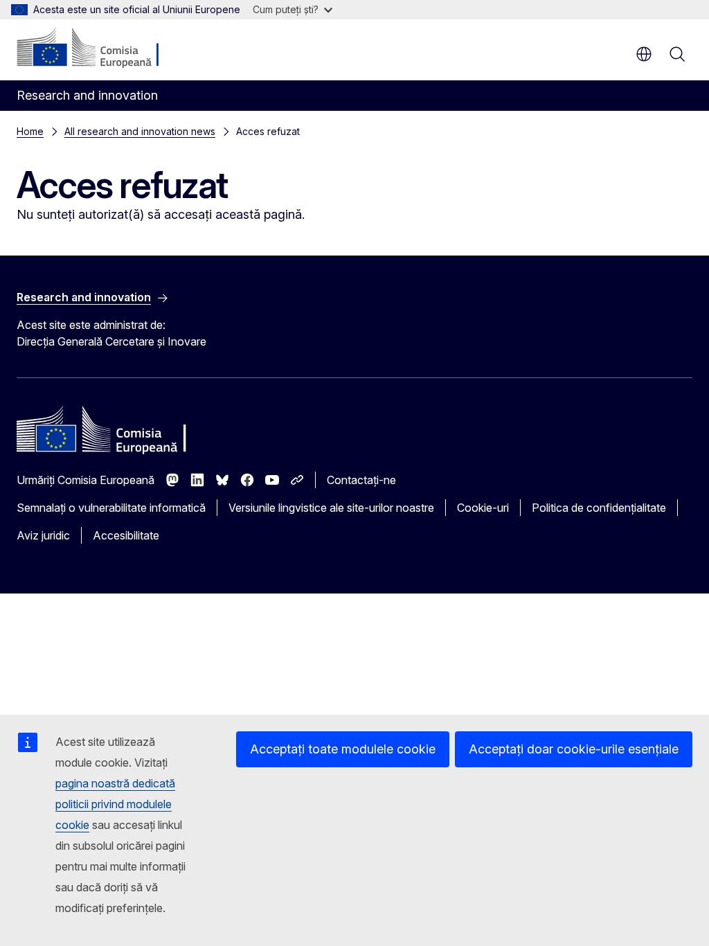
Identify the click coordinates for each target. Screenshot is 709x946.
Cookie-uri (483, 508)
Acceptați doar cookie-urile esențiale (574, 749)
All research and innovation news (139, 131)
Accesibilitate (126, 535)
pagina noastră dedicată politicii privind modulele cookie (115, 804)
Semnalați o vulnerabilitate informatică (111, 508)
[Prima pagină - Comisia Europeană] (101, 48)
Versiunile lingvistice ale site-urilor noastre (331, 508)
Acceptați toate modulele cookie (343, 749)
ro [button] (644, 54)
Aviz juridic (43, 535)
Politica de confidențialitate (599, 508)
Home (30, 131)
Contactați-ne (361, 480)
